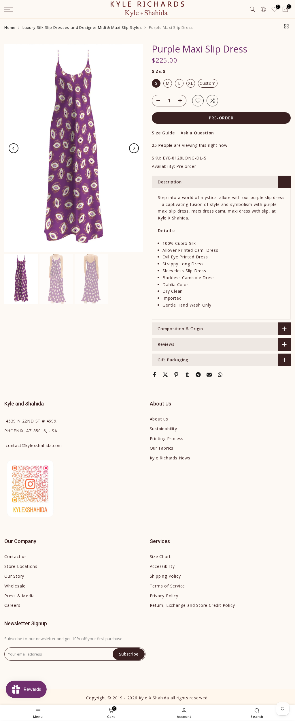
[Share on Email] (209, 374)
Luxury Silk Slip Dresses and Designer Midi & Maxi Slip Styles (82, 27)
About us (159, 419)
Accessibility (162, 566)
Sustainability (163, 428)
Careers (12, 605)
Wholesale (15, 586)
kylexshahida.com (34, 445)
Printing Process (167, 438)
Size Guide (163, 133)
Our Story (14, 576)
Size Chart (160, 556)
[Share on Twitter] (165, 374)
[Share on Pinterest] (176, 374)
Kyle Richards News (170, 458)
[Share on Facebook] (154, 374)
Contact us (15, 556)
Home (10, 27)
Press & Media (19, 595)
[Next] (134, 148)
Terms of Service (167, 586)
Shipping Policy (165, 576)
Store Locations (20, 566)
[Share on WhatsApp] (220, 374)
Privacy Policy (164, 595)
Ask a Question (197, 133)
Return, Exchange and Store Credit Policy (192, 605)
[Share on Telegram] (198, 374)
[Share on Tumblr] (187, 374)
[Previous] (13, 148)
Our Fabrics (162, 448)
